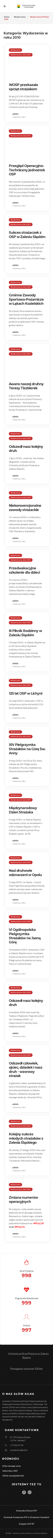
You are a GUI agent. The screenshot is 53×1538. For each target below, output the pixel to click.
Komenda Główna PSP (26, 1510)
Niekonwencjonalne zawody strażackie (25, 508)
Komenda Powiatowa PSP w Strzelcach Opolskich (26, 1517)
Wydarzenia (15, 50)
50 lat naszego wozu (11, 1466)
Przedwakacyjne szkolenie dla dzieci (24, 570)
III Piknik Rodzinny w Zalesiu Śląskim (25, 633)
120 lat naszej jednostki (13, 1475)
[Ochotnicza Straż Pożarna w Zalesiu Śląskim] (26, 6)
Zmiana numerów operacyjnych (23, 1199)
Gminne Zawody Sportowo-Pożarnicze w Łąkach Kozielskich (26, 299)
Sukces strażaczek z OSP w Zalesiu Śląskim (27, 235)
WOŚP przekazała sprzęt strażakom (23, 87)
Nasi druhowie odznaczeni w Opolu (25, 873)
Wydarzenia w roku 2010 (21, 55)
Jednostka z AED (10, 1470)
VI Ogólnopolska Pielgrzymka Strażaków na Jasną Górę (25, 936)
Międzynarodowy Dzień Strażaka (23, 810)
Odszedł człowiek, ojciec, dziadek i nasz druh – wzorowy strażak (25, 1069)
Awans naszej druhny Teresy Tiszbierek (26, 386)
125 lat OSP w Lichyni (25, 693)
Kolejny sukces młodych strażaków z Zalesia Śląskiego (26, 1138)
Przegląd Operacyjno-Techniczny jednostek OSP (27, 170)
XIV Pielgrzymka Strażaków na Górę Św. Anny (27, 749)
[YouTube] (30, 1492)
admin (15, 114)
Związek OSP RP (26, 1524)
